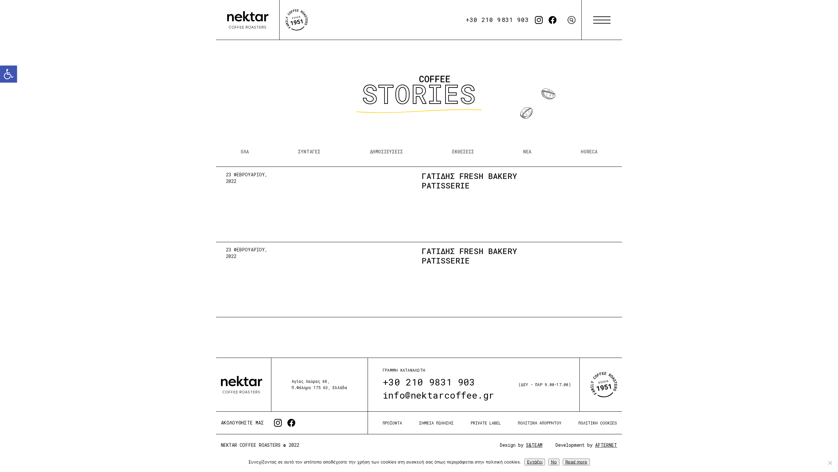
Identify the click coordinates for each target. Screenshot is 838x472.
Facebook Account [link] (552, 20)
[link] (8, 74)
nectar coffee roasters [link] (247, 20)
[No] (830, 463)
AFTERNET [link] (606, 445)
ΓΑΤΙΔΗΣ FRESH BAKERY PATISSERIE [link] (469, 181)
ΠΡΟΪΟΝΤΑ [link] (392, 422)
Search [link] (571, 20)
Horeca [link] (589, 151)
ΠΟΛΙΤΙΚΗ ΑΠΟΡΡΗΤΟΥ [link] (539, 422)
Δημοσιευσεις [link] (386, 151)
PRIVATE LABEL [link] (486, 422)
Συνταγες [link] (309, 151)
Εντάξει (534, 461)
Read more (576, 461)
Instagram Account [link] (539, 20)
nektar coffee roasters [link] (241, 384)
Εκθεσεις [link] (463, 151)
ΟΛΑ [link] (245, 151)
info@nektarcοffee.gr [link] (438, 395)
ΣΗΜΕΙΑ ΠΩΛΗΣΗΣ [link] (436, 422)
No (554, 461)
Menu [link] (601, 20)
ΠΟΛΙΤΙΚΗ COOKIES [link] (597, 422)
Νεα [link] (527, 151)
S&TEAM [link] (534, 445)
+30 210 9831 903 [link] (497, 20)
